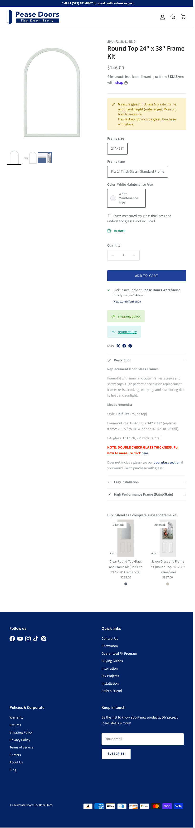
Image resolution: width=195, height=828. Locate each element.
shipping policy (129, 316)
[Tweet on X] (118, 346)
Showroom (110, 645)
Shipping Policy (21, 732)
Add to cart (146, 275)
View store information (127, 302)
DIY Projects (110, 675)
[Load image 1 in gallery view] (52, 92)
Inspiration (110, 668)
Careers (15, 754)
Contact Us (110, 638)
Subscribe (116, 754)
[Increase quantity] (135, 255)
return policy (127, 331)
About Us (16, 762)
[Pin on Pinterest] (130, 346)
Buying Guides (112, 660)
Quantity (113, 245)
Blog (13, 769)
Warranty (16, 717)
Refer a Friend (112, 690)
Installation (110, 683)
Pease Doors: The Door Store (35, 805)
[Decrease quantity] (111, 255)
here (144, 453)
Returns (15, 725)
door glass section (167, 462)
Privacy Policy (20, 740)
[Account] (161, 17)
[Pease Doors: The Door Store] (33, 16)
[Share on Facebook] (124, 346)
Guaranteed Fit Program (119, 653)
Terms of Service (21, 747)
